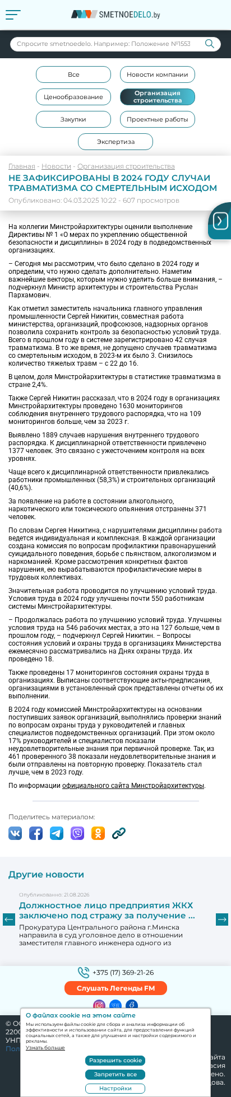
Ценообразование (73, 97)
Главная (21, 166)
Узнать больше (45, 1047)
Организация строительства (157, 96)
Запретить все (115, 1074)
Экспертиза (116, 142)
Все (74, 74)
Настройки (115, 1088)
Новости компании (157, 74)
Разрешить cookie (115, 1060)
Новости (56, 166)
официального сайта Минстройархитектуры (133, 786)
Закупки (73, 119)
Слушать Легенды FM (116, 988)
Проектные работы (157, 119)
